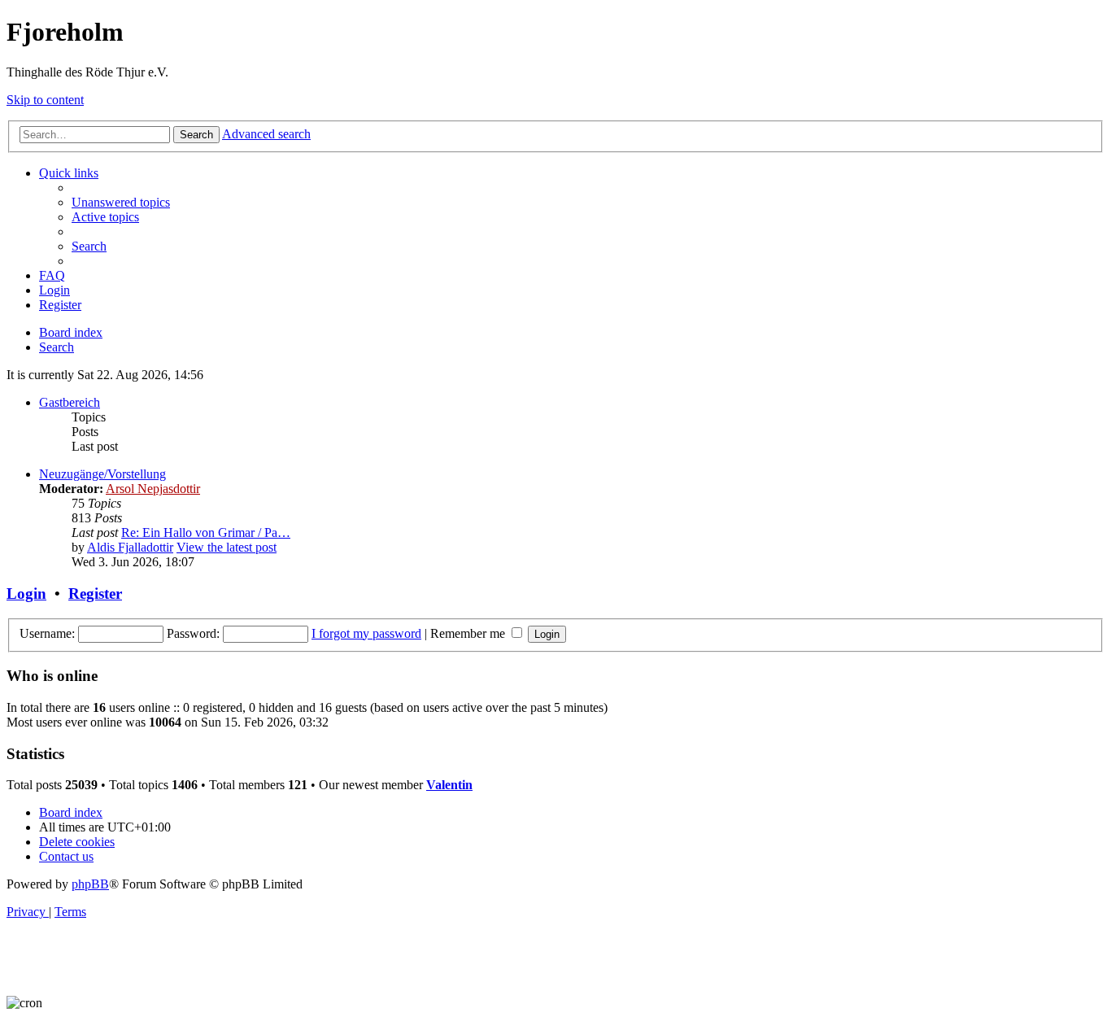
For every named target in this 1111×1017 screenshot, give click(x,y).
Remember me (469, 633)
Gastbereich (69, 402)
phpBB (90, 884)
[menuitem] (121, 202)
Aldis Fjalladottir (130, 547)
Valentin (449, 785)
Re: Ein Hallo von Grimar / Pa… (205, 532)
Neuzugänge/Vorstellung (102, 474)
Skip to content (45, 100)
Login (26, 593)
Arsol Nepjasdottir (153, 488)
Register (95, 593)
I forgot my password (366, 633)
